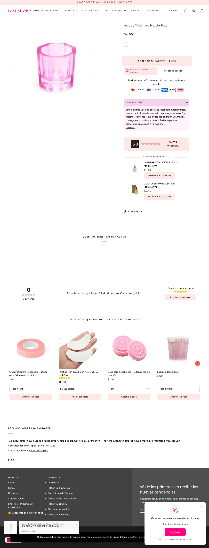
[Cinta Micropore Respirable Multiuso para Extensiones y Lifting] (30, 347)
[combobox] (30, 389)
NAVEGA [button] (13, 477)
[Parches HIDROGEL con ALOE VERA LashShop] (80, 347)
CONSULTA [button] (54, 477)
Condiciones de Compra (60, 493)
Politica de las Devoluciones (62, 498)
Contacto (13, 493)
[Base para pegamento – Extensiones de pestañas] (129, 347)
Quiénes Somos (16, 498)
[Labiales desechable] (178, 347)
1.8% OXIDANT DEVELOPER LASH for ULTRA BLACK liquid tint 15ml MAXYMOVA (41, 525)
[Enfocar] (14, 108)
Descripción (134, 102)
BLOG (11, 460)
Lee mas (130, 127)
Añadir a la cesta (30, 396)
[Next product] (197, 363)
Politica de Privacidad (59, 487)
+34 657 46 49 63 (45, 445)
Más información (141, 537)
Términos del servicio (59, 509)
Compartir (135, 211)
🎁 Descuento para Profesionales (25, 512)
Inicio (11, 482)
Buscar (11, 487)
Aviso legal (53, 482)
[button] (45, 11)
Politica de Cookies (57, 503)
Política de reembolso (59, 514)
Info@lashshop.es (38, 450)
